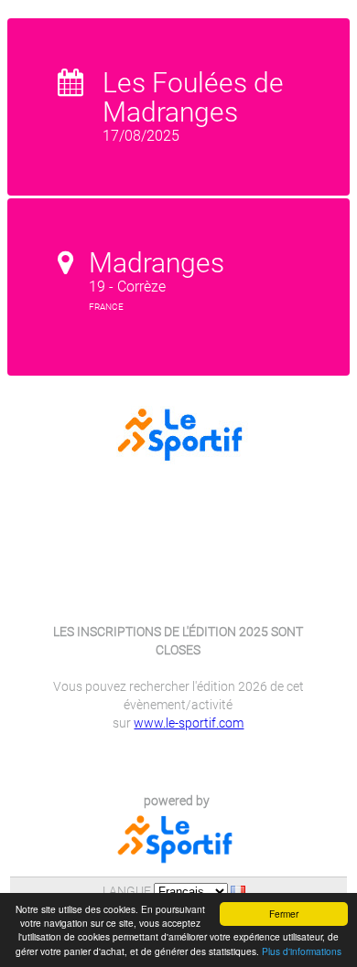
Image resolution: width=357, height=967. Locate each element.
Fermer (283, 913)
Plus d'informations (301, 951)
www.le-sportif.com (188, 723)
